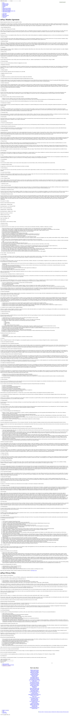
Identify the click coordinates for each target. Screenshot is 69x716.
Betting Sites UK (34, 686)
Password (1, 661)
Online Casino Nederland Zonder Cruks (8, 10)
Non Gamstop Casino (34, 690)
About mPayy (4, 13)
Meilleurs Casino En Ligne (34, 704)
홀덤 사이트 (34, 696)
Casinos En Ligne (34, 708)
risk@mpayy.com (34, 570)
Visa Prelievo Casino (34, 698)
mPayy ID (2, 660)
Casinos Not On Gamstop (6, 8)
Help (3, 711)
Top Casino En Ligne (34, 700)
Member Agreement (5, 15)
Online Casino (34, 680)
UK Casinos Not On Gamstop (34, 681)
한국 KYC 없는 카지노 (35, 695)
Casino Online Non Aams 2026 (34, 701)
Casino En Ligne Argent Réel (34, 703)
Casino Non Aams (34, 706)
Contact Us (4, 17)
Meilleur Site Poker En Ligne (34, 707)
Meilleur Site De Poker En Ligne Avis (34, 694)
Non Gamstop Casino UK (34, 677)
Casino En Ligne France (34, 699)
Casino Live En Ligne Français (35, 697)
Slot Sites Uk (34, 687)
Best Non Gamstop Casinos (34, 685)
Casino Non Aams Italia (34, 693)
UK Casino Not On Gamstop (34, 679)
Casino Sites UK (34, 676)
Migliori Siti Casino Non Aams (34, 691)
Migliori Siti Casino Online (34, 672)
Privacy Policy (4, 16)
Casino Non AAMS (34, 673)
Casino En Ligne (34, 692)
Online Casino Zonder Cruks (34, 688)
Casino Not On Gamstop (6, 11)
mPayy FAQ (4, 14)
